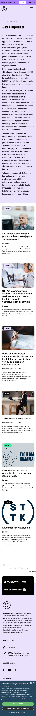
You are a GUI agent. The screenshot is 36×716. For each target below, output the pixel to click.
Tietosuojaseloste (6, 700)
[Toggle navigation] (31, 8)
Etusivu (3, 21)
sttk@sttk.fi (11, 647)
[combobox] (22, 2)
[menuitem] (33, 2)
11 (30, 568)
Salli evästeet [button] (18, 704)
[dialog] (18, 698)
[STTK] (13, 9)
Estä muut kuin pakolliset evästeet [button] (18, 708)
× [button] (34, 683)
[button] (18, 712)
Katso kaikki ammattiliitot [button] (13, 590)
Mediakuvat (11, 2)
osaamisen (24, 139)
